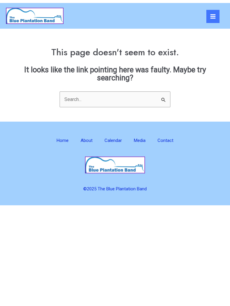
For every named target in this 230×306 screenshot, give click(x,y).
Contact (165, 140)
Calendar (113, 140)
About (87, 140)
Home (63, 140)
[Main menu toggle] (213, 16)
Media (140, 140)
